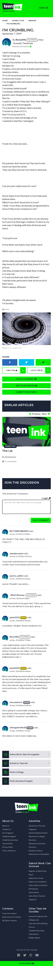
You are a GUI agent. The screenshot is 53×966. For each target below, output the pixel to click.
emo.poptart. (16, 702)
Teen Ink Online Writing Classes (38, 925)
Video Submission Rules (38, 885)
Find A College (17, 772)
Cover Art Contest (9, 913)
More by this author (21, 46)
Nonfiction (18, 20)
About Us (5, 826)
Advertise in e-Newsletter (39, 854)
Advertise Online (35, 851)
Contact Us (6, 829)
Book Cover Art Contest (11, 917)
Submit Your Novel (36, 878)
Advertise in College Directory (37, 838)
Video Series (34, 934)
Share (5, 357)
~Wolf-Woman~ (17, 595)
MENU (42, 8)
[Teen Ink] (13, 7)
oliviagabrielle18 (18, 727)
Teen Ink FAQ (7, 843)
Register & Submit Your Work (38, 873)
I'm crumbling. (13, 23)
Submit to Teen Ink (19, 763)
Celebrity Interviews (10, 840)
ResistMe (21, 39)
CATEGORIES (25, 963)
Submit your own (26, 392)
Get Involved (34, 892)
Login (45, 498)
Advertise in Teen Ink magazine (37, 827)
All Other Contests (9, 920)
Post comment (41, 520)
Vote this (40, 370)
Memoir (32, 20)
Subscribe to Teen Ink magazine (37, 898)
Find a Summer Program (21, 781)
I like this (15, 370)
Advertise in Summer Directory (37, 845)
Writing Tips (33, 889)
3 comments (10, 461)
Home (5, 20)
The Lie (7, 451)
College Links (34, 920)
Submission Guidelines (38, 882)
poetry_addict (17, 575)
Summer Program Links (38, 916)
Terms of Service (8, 851)
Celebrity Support (9, 836)
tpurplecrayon (16, 553)
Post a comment (25, 379)
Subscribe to (24, 754)
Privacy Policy (7, 847)
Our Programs (8, 833)
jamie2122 (15, 617)
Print (6, 309)
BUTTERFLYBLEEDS (19, 531)
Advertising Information (38, 833)
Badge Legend (34, 938)
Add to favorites (25, 385)
